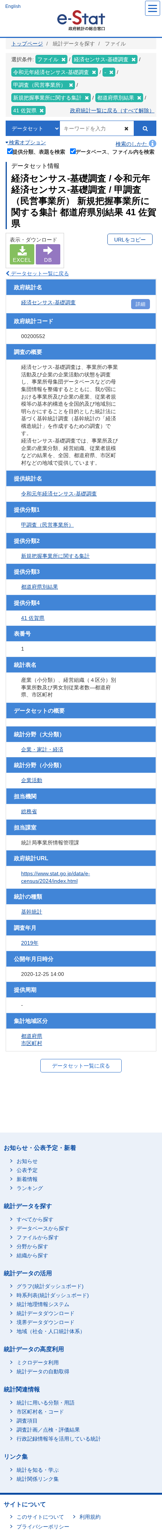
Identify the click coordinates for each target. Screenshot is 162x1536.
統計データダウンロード (46, 1313)
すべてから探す (35, 1219)
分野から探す (32, 1246)
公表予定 (27, 1170)
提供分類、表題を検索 (38, 151)
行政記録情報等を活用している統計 (59, 1438)
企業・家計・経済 (42, 749)
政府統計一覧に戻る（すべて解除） (112, 110)
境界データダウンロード (46, 1322)
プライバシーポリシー (43, 1526)
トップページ (27, 44)
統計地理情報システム (43, 1304)
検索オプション (27, 142)
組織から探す (32, 1255)
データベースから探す (43, 1228)
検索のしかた (132, 144)
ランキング (30, 1188)
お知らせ (27, 1161)
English (13, 6)
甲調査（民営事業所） (47, 525)
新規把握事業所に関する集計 (55, 556)
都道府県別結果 (39, 587)
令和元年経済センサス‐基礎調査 (59, 494)
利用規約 (90, 1516)
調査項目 (27, 1420)
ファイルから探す (38, 1237)
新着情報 (27, 1179)
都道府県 (31, 1036)
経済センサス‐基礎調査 (48, 302)
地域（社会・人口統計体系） (51, 1331)
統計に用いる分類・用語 (46, 1402)
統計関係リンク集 (38, 1479)
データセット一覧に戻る (39, 273)
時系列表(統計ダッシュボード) (53, 1295)
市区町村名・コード (40, 1411)
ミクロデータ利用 (38, 1362)
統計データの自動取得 (43, 1371)
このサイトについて (40, 1516)
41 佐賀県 (32, 618)
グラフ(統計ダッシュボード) (50, 1286)
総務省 (29, 811)
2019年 (29, 943)
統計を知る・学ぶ (38, 1470)
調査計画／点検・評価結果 (48, 1429)
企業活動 (31, 780)
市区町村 (31, 1043)
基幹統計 (31, 912)
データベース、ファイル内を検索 (114, 151)
